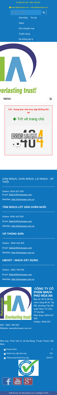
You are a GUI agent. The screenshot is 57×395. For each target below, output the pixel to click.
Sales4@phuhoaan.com (20, 274)
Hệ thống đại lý (26, 39)
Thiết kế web (13, 393)
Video (21, 23)
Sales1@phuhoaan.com (20, 194)
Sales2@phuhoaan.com (20, 221)
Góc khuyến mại (26, 28)
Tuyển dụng (24, 34)
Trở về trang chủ (30, 119)
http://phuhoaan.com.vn (23, 199)
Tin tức (34, 17)
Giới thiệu (23, 17)
